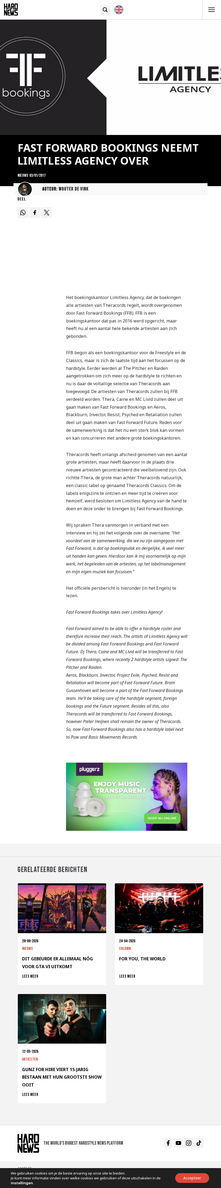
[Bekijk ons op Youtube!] (178, 1143)
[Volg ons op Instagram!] (188, 1143)
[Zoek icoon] (105, 10)
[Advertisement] (126, 247)
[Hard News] (11, 9)
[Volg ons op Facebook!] (168, 1143)
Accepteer (192, 1177)
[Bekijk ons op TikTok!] (198, 1143)
